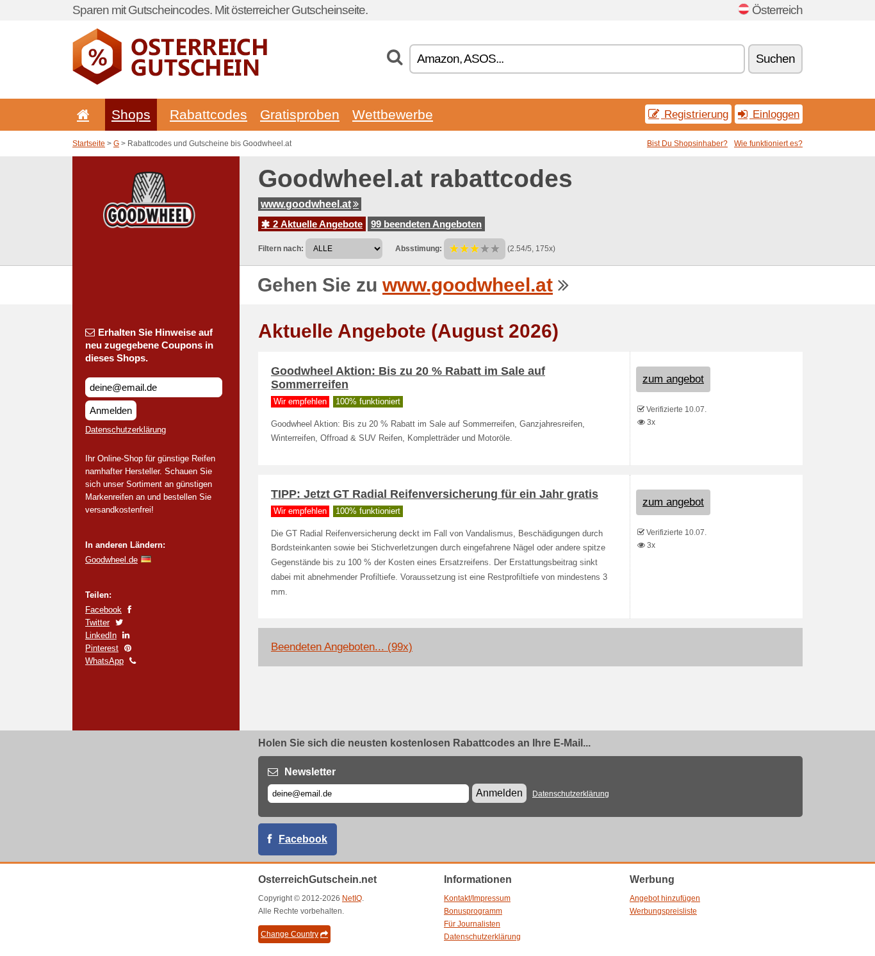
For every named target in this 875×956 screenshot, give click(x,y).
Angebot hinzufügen (665, 898)
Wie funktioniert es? (768, 143)
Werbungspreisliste (663, 911)
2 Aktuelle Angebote (316, 223)
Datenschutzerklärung (125, 429)
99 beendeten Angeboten (426, 223)
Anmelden (111, 410)
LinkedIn (101, 635)
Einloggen (774, 114)
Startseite (88, 143)
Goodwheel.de (111, 560)
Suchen (775, 58)
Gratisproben (299, 114)
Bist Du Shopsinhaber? (687, 143)
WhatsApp (104, 661)
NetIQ (352, 898)
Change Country (289, 934)
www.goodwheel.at (306, 204)
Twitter (97, 622)
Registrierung (694, 114)
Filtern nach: (281, 248)
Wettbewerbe (392, 114)
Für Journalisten (472, 923)
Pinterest (102, 648)
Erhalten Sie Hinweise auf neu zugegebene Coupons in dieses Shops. (149, 345)
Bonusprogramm (473, 911)
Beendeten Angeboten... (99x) (342, 647)
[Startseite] (80, 114)
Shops (131, 114)
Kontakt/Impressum (477, 898)
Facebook (103, 609)
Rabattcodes (208, 114)
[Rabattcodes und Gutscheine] (169, 82)
